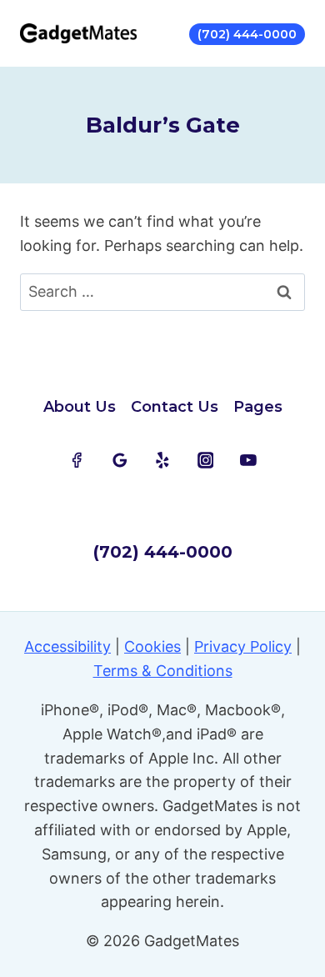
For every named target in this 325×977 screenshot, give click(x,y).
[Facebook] (76, 460)
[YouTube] (248, 460)
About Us (79, 407)
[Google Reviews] (120, 460)
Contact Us (174, 407)
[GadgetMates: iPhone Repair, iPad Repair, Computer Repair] (78, 33)
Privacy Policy (243, 646)
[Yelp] (162, 460)
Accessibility (67, 646)
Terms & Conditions (162, 670)
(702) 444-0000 (247, 34)
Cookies (152, 646)
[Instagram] (205, 460)
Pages (257, 407)
